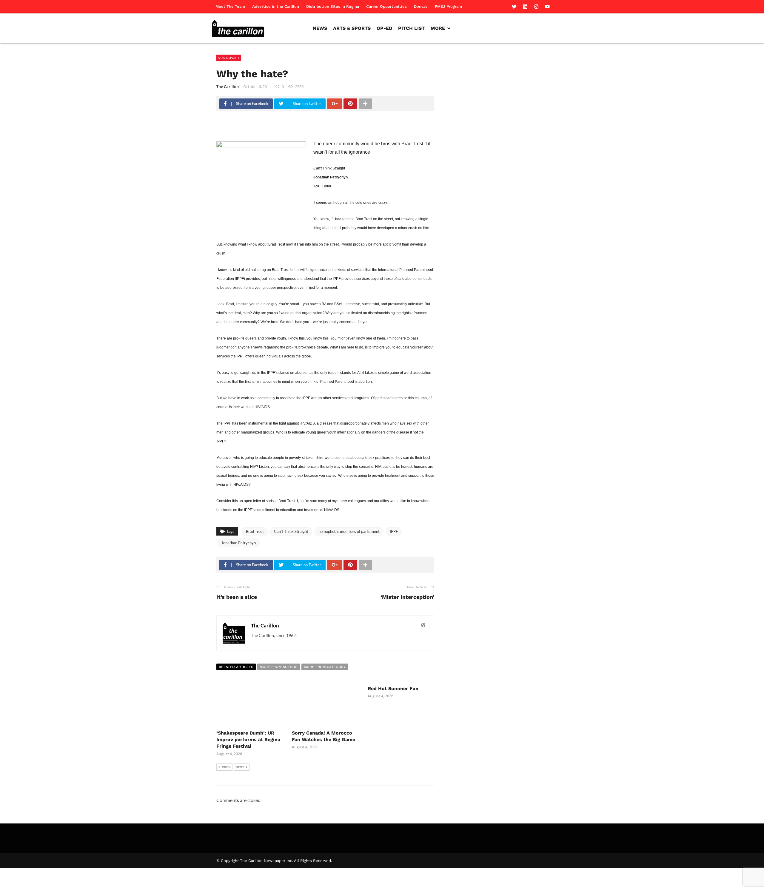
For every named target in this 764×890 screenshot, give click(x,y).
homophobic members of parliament (349, 531)
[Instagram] (536, 6)
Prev (226, 767)
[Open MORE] (448, 28)
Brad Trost (255, 531)
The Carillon (227, 86)
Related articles (236, 667)
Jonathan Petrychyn (238, 542)
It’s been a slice (236, 597)
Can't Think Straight (291, 531)
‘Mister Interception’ (407, 597)
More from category (325, 667)
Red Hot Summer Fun (393, 688)
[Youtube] (547, 6)
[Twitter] (514, 6)
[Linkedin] (525, 6)
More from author (279, 667)
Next (239, 767)
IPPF (394, 531)
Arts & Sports (228, 57)
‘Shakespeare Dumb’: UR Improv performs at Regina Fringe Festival (248, 739)
